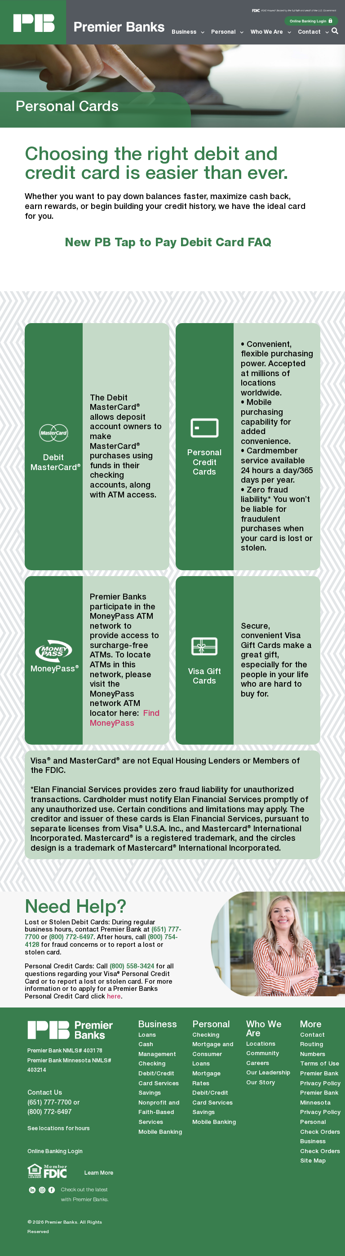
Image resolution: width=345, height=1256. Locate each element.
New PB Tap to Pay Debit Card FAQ (168, 243)
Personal (223, 32)
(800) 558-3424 (132, 967)
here (114, 997)
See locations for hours (58, 1128)
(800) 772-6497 (71, 938)
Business (184, 32)
